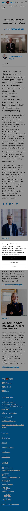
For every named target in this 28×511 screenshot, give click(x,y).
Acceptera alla (14, 258)
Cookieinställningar (14, 262)
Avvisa (14, 266)
